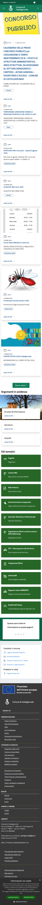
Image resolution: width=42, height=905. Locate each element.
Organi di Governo (10, 721)
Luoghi (6, 810)
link (21, 893)
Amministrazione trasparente (14, 870)
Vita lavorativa (9, 755)
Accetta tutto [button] (13, 897)
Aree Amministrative (11, 724)
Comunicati (8, 798)
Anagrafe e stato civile (11, 749)
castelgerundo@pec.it (27, 836)
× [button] (40, 880)
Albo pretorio (8, 873)
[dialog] (21, 891)
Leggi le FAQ (8, 858)
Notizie (6, 795)
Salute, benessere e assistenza (14, 783)
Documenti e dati (10, 739)
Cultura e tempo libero (11, 752)
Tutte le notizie (20, 385)
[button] (21, 902)
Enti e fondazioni (10, 730)
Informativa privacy (10, 876)
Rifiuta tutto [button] (29, 897)
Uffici (6, 727)
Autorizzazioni (9, 786)
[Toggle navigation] (4, 8)
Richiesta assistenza (11, 861)
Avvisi (9, 43)
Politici (6, 733)
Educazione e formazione (12, 770)
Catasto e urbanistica (11, 761)
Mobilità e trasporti (10, 764)
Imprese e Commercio (11, 758)
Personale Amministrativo (13, 736)
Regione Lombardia (9, 2)
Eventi (6, 813)
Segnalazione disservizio (12, 854)
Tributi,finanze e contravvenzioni (15, 777)
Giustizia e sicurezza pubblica (14, 774)
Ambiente (7, 780)
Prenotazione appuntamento (13, 851)
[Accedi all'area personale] (34, 2)
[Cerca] (38, 8)
